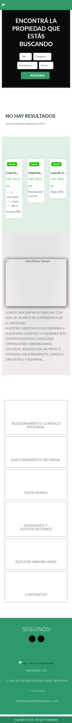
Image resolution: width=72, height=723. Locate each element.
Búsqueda (37, 75)
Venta (12, 164)
